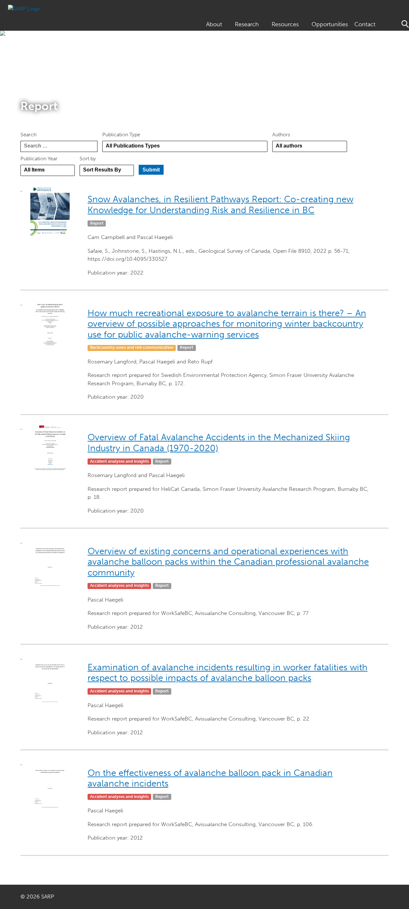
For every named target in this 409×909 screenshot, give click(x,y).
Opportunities (330, 24)
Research (247, 24)
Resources (285, 24)
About (214, 24)
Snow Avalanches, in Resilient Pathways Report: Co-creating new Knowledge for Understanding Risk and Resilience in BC (220, 204)
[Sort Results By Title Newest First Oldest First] (107, 170)
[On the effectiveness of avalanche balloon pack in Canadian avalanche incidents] (52, 784)
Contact (364, 24)
